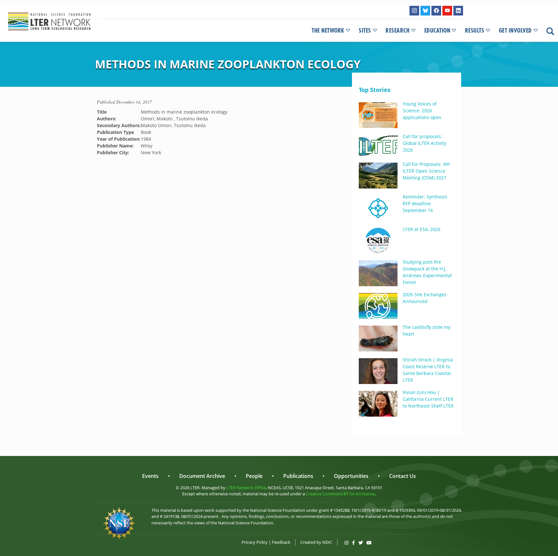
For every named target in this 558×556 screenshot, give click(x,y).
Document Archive (202, 476)
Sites (365, 31)
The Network (328, 31)
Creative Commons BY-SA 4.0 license (340, 494)
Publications (298, 476)
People (254, 476)
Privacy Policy (255, 542)
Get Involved (515, 31)
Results (474, 31)
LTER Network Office (246, 487)
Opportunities (351, 476)
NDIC (327, 542)
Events (150, 476)
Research (397, 31)
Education (437, 31)
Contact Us (402, 476)
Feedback (281, 542)
